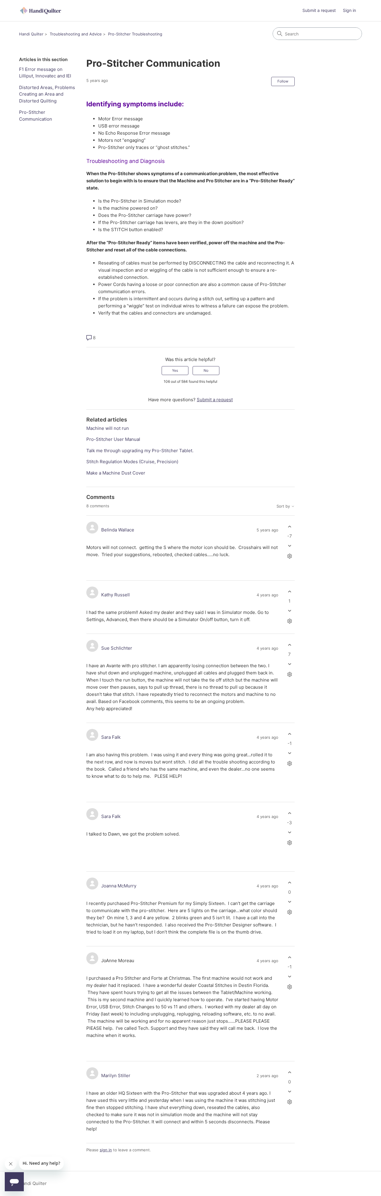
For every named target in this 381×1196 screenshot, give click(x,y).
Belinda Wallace (117, 530)
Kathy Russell (115, 595)
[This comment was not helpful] (289, 545)
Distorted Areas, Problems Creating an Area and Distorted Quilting (47, 94)
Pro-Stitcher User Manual (113, 439)
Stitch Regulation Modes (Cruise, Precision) (132, 461)
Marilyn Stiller (115, 1075)
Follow (282, 81)
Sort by (284, 506)
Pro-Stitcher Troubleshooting (135, 34)
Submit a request (319, 10)
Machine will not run (107, 428)
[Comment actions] (289, 556)
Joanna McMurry (118, 886)
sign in (106, 1149)
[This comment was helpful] (289, 527)
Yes (175, 370)
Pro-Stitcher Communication (35, 115)
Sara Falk (111, 737)
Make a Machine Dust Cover (115, 473)
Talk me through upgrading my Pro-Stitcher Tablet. (139, 450)
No (206, 370)
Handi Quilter (31, 34)
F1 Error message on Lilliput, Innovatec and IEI (45, 72)
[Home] (41, 10)
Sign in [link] (349, 10)
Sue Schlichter (116, 648)
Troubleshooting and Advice (76, 34)
